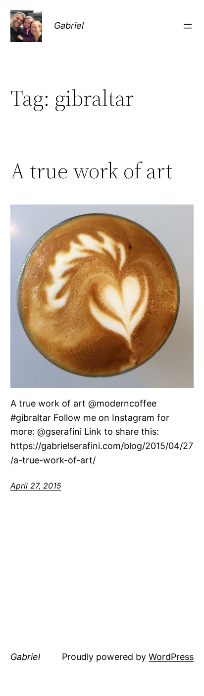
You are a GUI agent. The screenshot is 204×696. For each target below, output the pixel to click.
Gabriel (69, 25)
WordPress (171, 657)
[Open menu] (188, 26)
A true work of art (91, 171)
